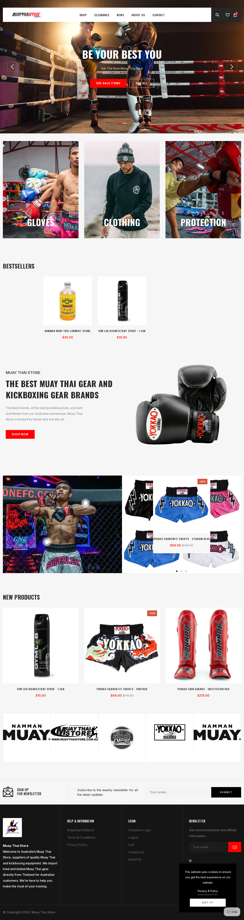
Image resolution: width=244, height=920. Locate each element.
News (120, 15)
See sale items (108, 83)
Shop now (20, 434)
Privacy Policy (77, 845)
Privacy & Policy (208, 891)
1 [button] (119, 123)
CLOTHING (122, 222)
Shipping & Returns (80, 830)
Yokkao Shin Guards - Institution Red (203, 689)
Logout (133, 837)
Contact (158, 15)
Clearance (101, 15)
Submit (226, 792)
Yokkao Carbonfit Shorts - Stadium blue (181, 539)
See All (142, 83)
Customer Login (139, 830)
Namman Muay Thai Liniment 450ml (68, 331)
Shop (83, 15)
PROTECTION (203, 222)
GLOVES (40, 222)
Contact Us (136, 852)
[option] (122, 66)
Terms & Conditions (81, 837)
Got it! (208, 902)
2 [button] (125, 123)
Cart (131, 845)
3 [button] (186, 571)
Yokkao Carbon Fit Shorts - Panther (122, 689)
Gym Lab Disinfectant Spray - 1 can (122, 331)
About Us (138, 15)
